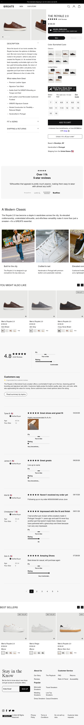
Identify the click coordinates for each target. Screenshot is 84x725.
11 (56, 108)
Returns (72, 675)
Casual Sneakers (52, 698)
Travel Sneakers (51, 687)
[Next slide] (82, 2)
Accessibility (74, 679)
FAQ (59, 675)
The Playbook (50, 675)
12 (67, 108)
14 (78, 108)
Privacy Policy (33, 716)
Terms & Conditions (44, 716)
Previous (3, 186)
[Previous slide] (2, 2)
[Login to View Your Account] (74, 6)
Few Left (80, 292)
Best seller (22, 614)
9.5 (72, 102)
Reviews (37, 679)
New (81, 614)
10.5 (50, 108)
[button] (44, 22)
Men (21, 6)
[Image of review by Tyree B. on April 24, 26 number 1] (33, 424)
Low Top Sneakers (49, 694)
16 (56, 113)
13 (73, 108)
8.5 (61, 102)
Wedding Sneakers (37, 694)
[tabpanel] (42, 186)
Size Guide (77, 95)
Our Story (31, 6)
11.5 (61, 108)
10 (78, 102)
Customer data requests (73, 716)
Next (80, 186)
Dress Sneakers (39, 698)
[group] (15, 24)
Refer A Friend (63, 679)
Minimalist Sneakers (37, 688)
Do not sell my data (59, 716)
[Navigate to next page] (58, 591)
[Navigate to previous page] (26, 591)
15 (51, 113)
